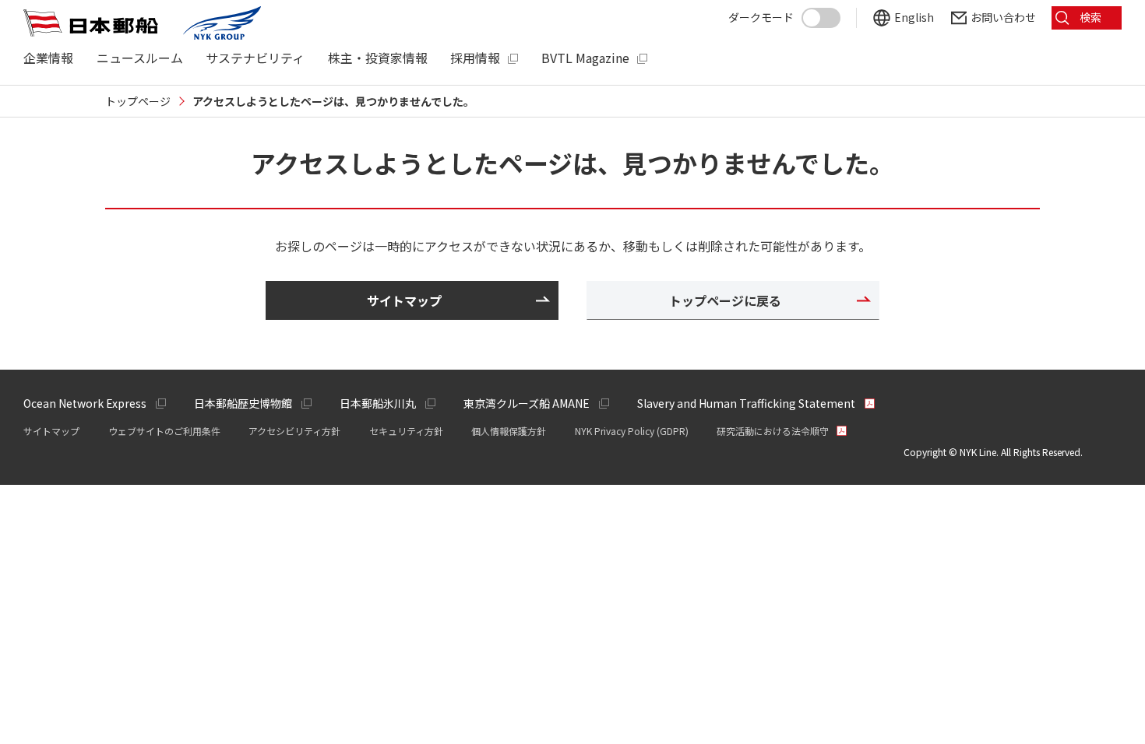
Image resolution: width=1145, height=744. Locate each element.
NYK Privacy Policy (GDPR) (632, 430)
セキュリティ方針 (406, 430)
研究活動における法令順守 (773, 430)
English (914, 17)
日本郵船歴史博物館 (243, 403)
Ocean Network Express (84, 403)
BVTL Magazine (585, 58)
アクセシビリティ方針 (294, 430)
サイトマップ (51, 430)
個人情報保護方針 (508, 430)
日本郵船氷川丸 (378, 403)
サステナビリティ (255, 58)
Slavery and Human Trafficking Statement (746, 403)
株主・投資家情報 (378, 58)
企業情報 (48, 58)
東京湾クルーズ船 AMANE (526, 403)
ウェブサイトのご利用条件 (164, 430)
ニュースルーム (140, 58)
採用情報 (475, 58)
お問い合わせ (1003, 17)
